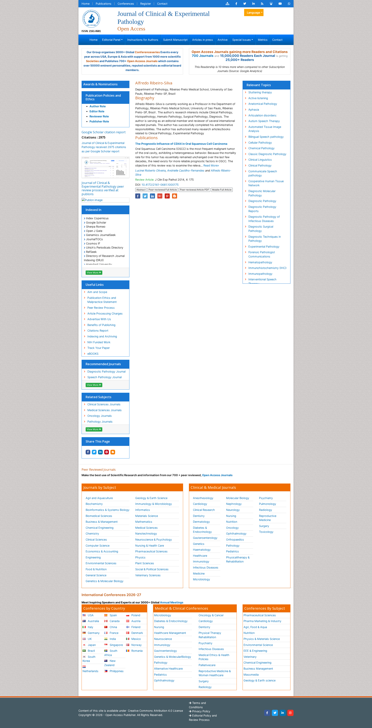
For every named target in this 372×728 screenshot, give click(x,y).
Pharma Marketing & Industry (262, 621)
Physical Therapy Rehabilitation (210, 635)
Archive (222, 39)
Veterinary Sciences (148, 575)
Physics (140, 557)
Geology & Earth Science (151, 498)
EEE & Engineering (255, 650)
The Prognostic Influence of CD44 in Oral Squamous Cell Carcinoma (181, 143)
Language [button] (253, 12)
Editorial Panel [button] (111, 39)
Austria (135, 621)
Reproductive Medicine (267, 518)
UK (89, 638)
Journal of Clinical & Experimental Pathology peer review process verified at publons (103, 188)
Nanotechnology (146, 533)
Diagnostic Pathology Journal (106, 371)
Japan (91, 645)
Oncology (232, 527)
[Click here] (227, 3)
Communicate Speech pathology (262, 173)
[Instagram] (290, 713)
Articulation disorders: (262, 115)
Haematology (202, 549)
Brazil (91, 650)
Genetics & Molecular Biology (104, 581)
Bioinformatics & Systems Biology (107, 509)
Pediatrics (232, 551)
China (113, 627)
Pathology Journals (100, 421)
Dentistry (199, 515)
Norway (136, 645)
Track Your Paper (98, 347)
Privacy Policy (200, 711)
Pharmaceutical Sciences (151, 551)
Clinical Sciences (96, 539)
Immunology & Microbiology (153, 503)
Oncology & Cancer (211, 615)
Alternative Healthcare (168, 668)
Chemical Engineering (100, 527)
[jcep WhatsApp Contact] (289, 3)
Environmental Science (258, 645)
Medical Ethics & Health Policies (214, 657)
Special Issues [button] (241, 39)
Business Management (258, 668)
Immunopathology (260, 273)
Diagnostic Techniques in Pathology (264, 239)
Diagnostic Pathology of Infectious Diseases (264, 219)
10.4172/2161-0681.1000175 (160, 184)
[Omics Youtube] (280, 3)
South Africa (110, 653)
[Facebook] (267, 713)
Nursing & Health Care (149, 545)
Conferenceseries (147, 52)
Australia (93, 621)
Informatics (142, 509)
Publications (103, 3)
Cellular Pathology (260, 142)
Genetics (198, 543)
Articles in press (202, 39)
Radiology (265, 509)
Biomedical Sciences (99, 515)
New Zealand (109, 663)
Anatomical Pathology (262, 103)
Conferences (126, 3)
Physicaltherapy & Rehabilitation (238, 559)
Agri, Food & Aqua (255, 627)
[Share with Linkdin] (100, 452)
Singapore (116, 645)
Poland (135, 615)
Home (86, 3)
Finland (135, 627)
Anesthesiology (203, 498)
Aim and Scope (97, 292)
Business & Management (102, 521)
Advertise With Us (99, 319)
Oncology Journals (99, 415)
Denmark (137, 632)
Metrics (263, 39)
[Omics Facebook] (236, 3)
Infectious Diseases (205, 567)
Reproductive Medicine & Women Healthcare (215, 673)
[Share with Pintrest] (106, 452)
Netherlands (90, 671)
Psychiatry (266, 498)
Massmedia (251, 674)
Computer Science (97, 545)
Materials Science (146, 515)
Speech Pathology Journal (104, 377)
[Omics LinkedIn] (253, 3)
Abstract (141, 189)
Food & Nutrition (96, 569)
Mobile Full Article (222, 189)
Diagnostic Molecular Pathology (262, 193)
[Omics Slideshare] (271, 3)
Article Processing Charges (105, 313)
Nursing (231, 515)
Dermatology (201, 521)
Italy (90, 627)
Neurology (233, 509)
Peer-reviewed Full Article (163, 189)
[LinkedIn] (283, 713)
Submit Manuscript (175, 39)
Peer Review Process (101, 307)
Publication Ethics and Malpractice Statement (102, 300)
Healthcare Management (170, 632)
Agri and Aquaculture (99, 498)
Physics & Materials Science (262, 638)
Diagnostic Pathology (262, 201)
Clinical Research (204, 509)
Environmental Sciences (101, 563)
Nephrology (234, 503)
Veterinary (250, 656)
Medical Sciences (146, 527)
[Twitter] (275, 713)
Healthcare (200, 555)
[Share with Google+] (159, 195)
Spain (113, 615)
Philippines (116, 671)
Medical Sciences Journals (104, 410)
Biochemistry (94, 503)
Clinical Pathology (259, 165)
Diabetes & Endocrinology (202, 530)
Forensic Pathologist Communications (261, 254)
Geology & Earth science (260, 680)
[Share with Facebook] (88, 452)
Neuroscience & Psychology (153, 539)
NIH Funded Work (98, 342)
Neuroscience (163, 638)
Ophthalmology (236, 533)
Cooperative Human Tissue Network (266, 183)
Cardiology (200, 503)
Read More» (211, 165)
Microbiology (201, 579)
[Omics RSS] (262, 3)
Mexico (136, 638)
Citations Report (97, 330)
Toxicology (266, 531)
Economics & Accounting (102, 551)
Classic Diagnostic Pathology (267, 154)
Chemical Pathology (261, 148)
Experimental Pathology (263, 246)
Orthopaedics (235, 539)
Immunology (201, 561)
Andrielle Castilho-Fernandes (185, 170)
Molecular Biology (237, 498)
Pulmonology (267, 503)
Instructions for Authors (142, 39)
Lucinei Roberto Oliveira (150, 170)
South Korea (89, 659)
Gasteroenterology (205, 537)
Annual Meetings (171, 602)
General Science (96, 575)
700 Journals (203, 56)
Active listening (258, 98)
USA (90, 615)
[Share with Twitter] (94, 452)
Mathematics (143, 521)
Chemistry (92, 533)
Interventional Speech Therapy (262, 281)
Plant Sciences (144, 563)
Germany (93, 632)
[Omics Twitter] (244, 3)
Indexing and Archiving (102, 336)
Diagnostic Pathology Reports (262, 209)
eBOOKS (92, 353)
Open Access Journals (142, 61)
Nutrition (231, 521)
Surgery (264, 526)
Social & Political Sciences (152, 569)
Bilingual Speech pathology (266, 136)
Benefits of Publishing (101, 325)
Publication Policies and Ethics (103, 97)
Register (145, 3)
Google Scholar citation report (104, 132)
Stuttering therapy (260, 92)
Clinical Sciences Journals (104, 404)
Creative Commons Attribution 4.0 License (155, 710)
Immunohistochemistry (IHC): (267, 268)
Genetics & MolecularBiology (172, 656)
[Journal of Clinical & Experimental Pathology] (91, 18)
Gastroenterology (165, 650)
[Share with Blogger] (112, 452)
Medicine (199, 573)
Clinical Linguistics (260, 159)
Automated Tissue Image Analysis (264, 129)
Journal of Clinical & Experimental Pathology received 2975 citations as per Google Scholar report (104, 147)
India (112, 638)
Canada (114, 621)
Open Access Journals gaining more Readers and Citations (240, 52)
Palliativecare (207, 665)
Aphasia (253, 109)
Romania (137, 650)
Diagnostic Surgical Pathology (260, 228)
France (113, 632)
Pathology (232, 545)
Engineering (93, 557)
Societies (92, 61)
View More (93, 272)
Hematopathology (260, 262)
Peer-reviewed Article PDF (194, 189)
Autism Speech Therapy (264, 121)
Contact (162, 3)
